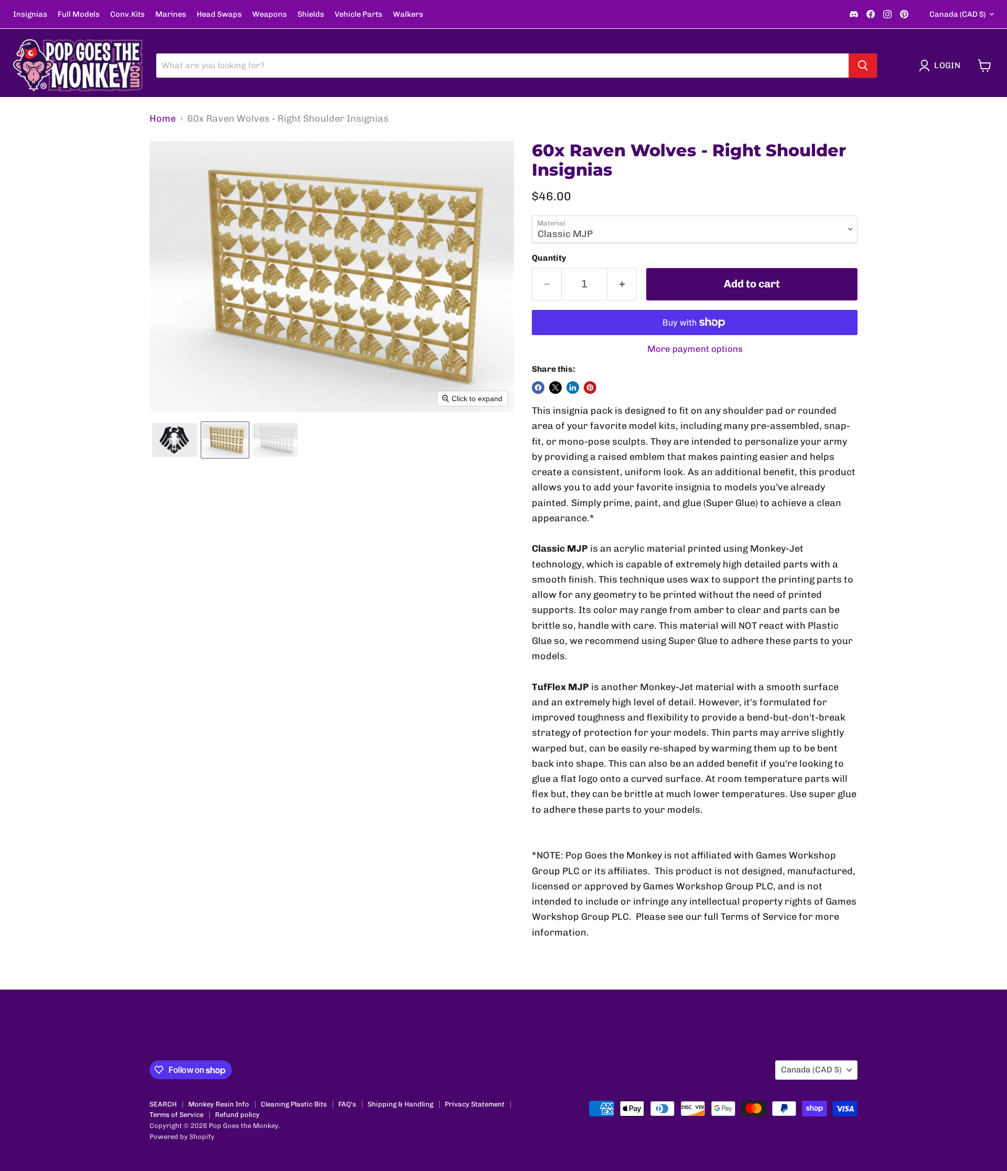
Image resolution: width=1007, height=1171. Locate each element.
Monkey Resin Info (218, 1104)
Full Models (79, 14)
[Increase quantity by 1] (622, 284)
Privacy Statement (475, 1104)
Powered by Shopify (182, 1137)
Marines (170, 14)
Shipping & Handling (400, 1104)
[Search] (863, 65)
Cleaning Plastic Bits (294, 1104)
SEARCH (163, 1104)
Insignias (30, 14)
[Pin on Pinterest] (590, 387)
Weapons (269, 14)
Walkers (408, 14)
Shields (310, 14)
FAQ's (347, 1104)
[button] (942, 65)
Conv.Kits (127, 14)
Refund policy (237, 1115)
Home (162, 118)
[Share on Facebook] (538, 387)
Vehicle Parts (358, 14)
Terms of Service (176, 1115)
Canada (957, 14)
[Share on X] (555, 387)
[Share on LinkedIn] (572, 387)
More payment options (695, 349)
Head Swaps (219, 14)
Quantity (549, 258)
